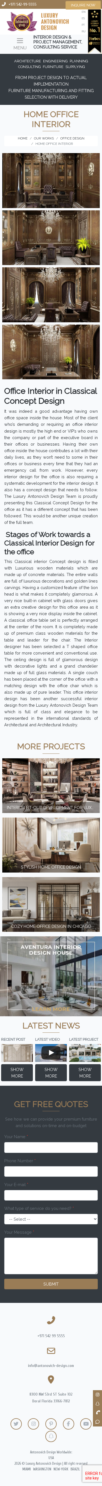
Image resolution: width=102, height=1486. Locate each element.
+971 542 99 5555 (51, 1335)
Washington (42, 1469)
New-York (61, 1469)
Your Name (16, 1136)
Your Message (19, 1232)
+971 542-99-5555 (22, 4)
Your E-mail (16, 1184)
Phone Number (20, 1160)
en (84, 11)
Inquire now (83, 5)
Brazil (75, 1469)
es (83, 18)
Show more (17, 1072)
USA (51, 1458)
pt (83, 24)
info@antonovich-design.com (51, 1365)
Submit (51, 1284)
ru (84, 31)
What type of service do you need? (39, 1208)
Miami (26, 1469)
